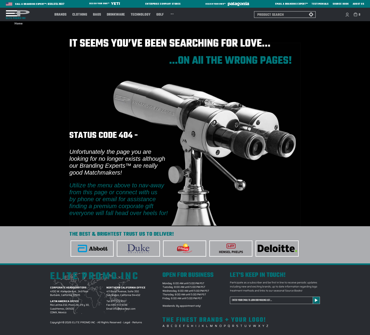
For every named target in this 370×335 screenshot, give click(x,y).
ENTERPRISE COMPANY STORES (163, 4)
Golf (160, 15)
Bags (97, 15)
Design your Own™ (99, 3)
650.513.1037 (56, 4)
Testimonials (320, 4)
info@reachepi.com (124, 309)
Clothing (79, 15)
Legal (126, 322)
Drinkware (116, 15)
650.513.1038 (119, 305)
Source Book (341, 4)
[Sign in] (347, 14)
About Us (358, 4)
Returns (137, 322)
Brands (60, 15)
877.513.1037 (118, 301)
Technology (141, 15)
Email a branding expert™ (291, 4)
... (172, 13)
